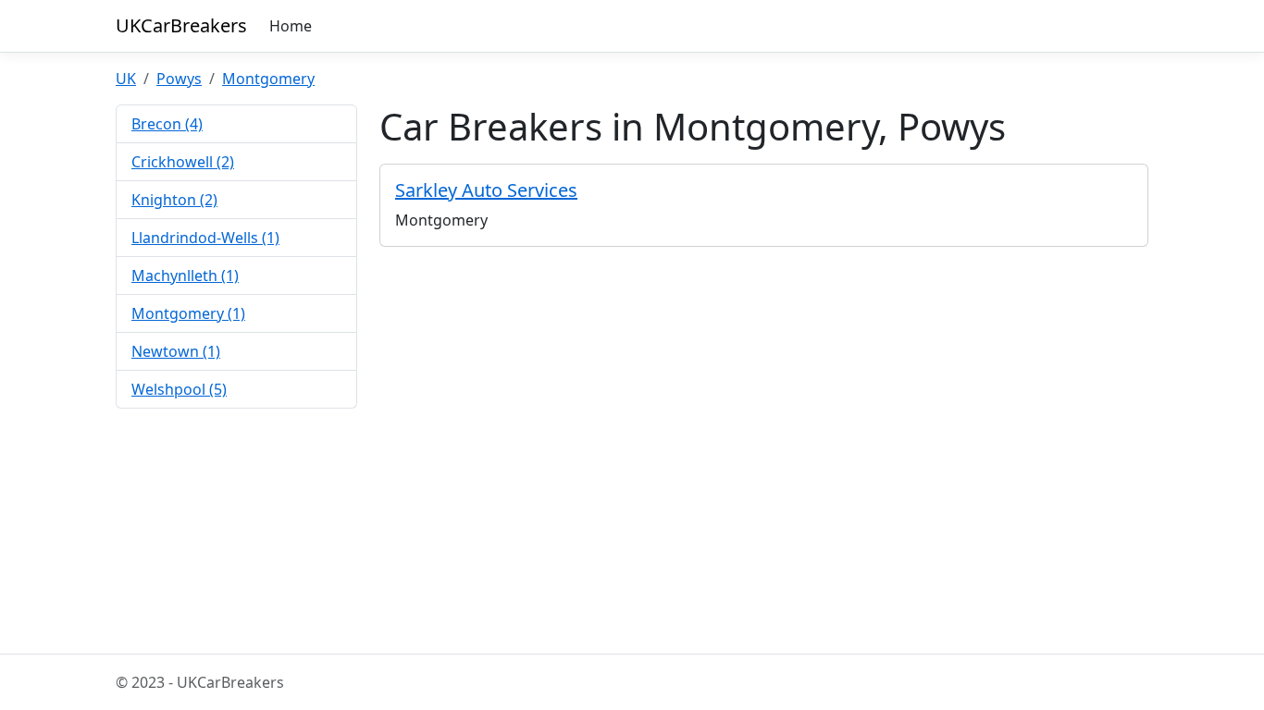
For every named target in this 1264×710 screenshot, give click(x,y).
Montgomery (268, 78)
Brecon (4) (167, 124)
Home (290, 26)
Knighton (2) (174, 200)
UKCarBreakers (181, 25)
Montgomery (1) (188, 313)
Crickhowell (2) (182, 162)
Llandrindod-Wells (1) (205, 237)
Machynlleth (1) (185, 275)
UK (126, 78)
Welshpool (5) (179, 389)
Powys (179, 78)
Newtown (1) (175, 351)
